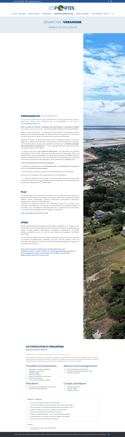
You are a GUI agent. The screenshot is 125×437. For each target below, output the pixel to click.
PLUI (60, 27)
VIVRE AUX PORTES (33, 14)
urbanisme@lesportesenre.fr (30, 124)
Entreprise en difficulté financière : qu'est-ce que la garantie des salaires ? (50, 414)
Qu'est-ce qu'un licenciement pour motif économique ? (45, 402)
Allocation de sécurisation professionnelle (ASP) (42, 387)
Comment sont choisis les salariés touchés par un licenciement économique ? (52, 405)
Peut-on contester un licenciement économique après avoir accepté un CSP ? (51, 407)
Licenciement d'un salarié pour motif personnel (43, 428)
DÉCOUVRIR (21, 14)
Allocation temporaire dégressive (38, 388)
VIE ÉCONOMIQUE (96, 14)
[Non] (123, 434)
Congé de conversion (73, 390)
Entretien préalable (34, 373)
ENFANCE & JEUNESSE (82, 14)
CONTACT (106, 14)
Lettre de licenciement (35, 374)
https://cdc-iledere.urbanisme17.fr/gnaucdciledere (61, 129)
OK (108, 434)
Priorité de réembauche (35, 378)
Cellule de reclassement (73, 373)
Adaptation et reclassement (36, 371)
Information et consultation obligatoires (39, 369)
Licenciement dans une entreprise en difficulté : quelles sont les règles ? (50, 416)
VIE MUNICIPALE (46, 14)
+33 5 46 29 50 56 (19, 1)
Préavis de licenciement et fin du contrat (40, 376)
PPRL (64, 27)
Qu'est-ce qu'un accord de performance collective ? (44, 418)
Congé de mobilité (72, 388)
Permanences (53, 27)
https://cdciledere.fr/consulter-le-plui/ (34, 213)
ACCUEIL (14, 14)
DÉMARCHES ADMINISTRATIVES (63, 14)
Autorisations (71, 27)
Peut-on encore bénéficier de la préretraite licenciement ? (46, 412)
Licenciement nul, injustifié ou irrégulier (39, 380)
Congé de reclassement (73, 387)
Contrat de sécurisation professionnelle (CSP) (79, 371)
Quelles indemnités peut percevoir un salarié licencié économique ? (49, 409)
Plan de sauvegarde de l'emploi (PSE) (77, 369)
